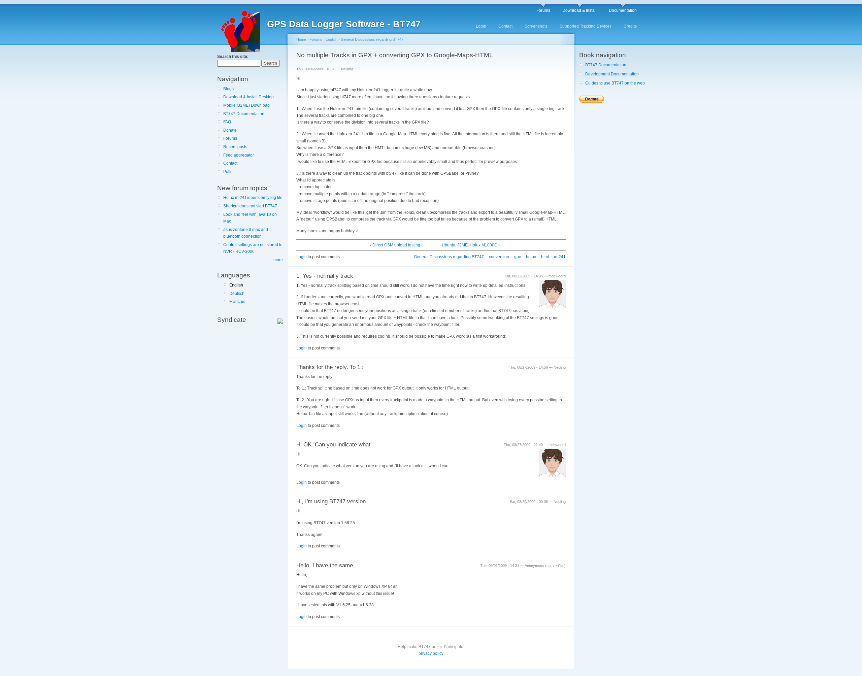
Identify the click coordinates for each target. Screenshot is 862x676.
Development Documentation (612, 74)
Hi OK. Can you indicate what (333, 444)
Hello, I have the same (324, 565)
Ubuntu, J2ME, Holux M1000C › (471, 245)
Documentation (623, 10)
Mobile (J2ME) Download (246, 105)
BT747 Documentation (243, 113)
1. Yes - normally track (324, 276)
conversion (499, 257)
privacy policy (431, 653)
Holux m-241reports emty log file (253, 197)
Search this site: (232, 56)
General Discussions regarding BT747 (372, 39)
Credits (630, 26)
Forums (543, 10)
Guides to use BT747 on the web (615, 83)
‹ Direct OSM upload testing (395, 245)
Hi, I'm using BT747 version (331, 501)
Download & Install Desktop (248, 97)
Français (237, 301)
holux (531, 257)
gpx (517, 257)
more (278, 260)
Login (481, 26)
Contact (505, 26)
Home (301, 39)
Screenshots (536, 26)
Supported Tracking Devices (585, 26)
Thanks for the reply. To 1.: (330, 367)
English (236, 285)
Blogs (228, 89)
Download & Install (579, 10)
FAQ (227, 122)
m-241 (560, 257)
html (545, 257)
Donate (230, 130)
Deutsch (236, 293)
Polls (227, 171)
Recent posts (235, 146)
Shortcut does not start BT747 (250, 206)
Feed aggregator (238, 155)
